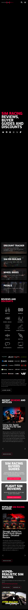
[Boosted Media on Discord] (6, 132)
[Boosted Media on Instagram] (13, 132)
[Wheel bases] (7, 318)
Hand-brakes (20, 330)
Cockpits (20, 322)
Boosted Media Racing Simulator (10, 583)
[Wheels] (20, 309)
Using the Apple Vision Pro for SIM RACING (12, 426)
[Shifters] (7, 326)
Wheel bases (7, 322)
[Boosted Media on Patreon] (20, 132)
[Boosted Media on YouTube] (3, 132)
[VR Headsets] (7, 344)
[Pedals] (7, 309)
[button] (25, 2)
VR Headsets (7, 347)
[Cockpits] (20, 318)
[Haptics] (7, 335)
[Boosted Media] (7, 2)
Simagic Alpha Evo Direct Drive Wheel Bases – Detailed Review (12, 534)
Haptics (7, 339)
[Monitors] (20, 344)
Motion (20, 339)
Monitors (20, 347)
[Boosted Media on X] (17, 132)
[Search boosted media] (21, 2)
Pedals (7, 313)
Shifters (7, 330)
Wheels (20, 313)
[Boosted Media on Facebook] (10, 132)
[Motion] (20, 335)
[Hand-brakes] (20, 326)
